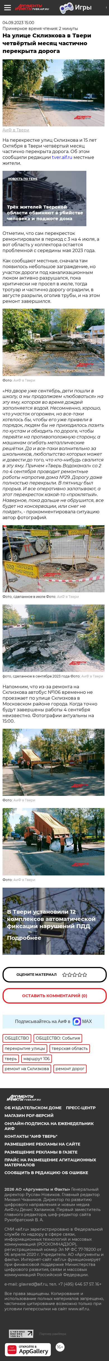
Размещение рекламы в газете (40, 1152)
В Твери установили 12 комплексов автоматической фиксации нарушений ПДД (51, 919)
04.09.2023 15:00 (18, 22)
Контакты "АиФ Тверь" (30, 1136)
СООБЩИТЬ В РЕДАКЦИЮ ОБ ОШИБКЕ (46, 1172)
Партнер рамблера (52, 1333)
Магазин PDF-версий (29, 1115)
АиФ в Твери (16, 130)
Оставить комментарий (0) (54, 995)
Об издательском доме (32, 1107)
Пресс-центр (81, 1107)
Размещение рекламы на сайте (42, 1144)
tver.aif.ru (62, 157)
